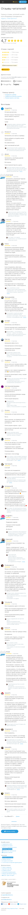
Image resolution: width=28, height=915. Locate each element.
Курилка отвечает (8, 852)
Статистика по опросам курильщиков (12, 862)
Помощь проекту (7, 849)
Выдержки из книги (7, 845)
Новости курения (6, 867)
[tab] (14, 52)
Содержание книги (7, 844)
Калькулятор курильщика (8, 872)
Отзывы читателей (8, 857)
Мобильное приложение (9, 850)
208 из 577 (9, 816)
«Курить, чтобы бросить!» (9, 18)
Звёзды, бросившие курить (9, 873)
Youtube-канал (13, 904)
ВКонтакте (5, 904)
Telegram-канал (22, 904)
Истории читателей (7, 860)
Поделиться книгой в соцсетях (13, 96)
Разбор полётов (6, 859)
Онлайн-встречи (6, 870)
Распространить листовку (12, 98)
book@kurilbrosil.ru (7, 899)
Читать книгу (10, 831)
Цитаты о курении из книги (9, 847)
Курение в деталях (7, 869)
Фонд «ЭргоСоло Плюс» (12, 908)
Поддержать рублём (10, 94)
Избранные (6, 69)
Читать (23, 2)
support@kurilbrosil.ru (7, 895)
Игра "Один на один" (9, 875)
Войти (16, 2)
